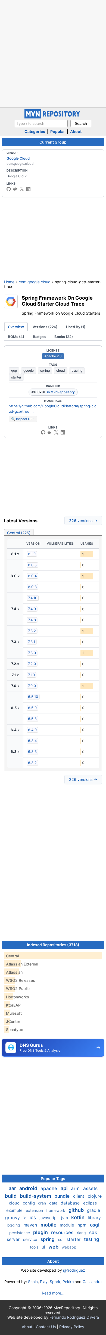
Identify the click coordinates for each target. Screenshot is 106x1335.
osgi (94, 1225)
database (71, 1203)
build (11, 1196)
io (25, 1217)
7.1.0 (31, 675)
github (76, 1210)
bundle (62, 1196)
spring (45, 370)
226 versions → (83, 520)
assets (90, 1188)
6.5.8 (32, 718)
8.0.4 (32, 576)
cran (42, 1203)
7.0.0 (32, 686)
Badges (39, 336)
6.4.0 (32, 730)
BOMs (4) (16, 336)
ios (33, 1217)
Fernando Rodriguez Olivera (74, 1317)
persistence (20, 1232)
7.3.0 (32, 653)
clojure (95, 1196)
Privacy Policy (71, 1326)
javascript (49, 1217)
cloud (60, 370)
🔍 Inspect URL (23, 419)
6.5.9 (32, 708)
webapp (69, 1247)
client (79, 1196)
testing (91, 1239)
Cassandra (92, 1281)
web (54, 1247)
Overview (16, 327)
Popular (57, 131)
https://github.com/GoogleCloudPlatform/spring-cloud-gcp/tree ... (52, 409)
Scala (33, 1281)
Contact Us (46, 1326)
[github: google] (9, 189)
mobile (49, 1225)
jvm (65, 1217)
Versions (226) (45, 327)
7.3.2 (32, 631)
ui (44, 1247)
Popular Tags (53, 1178)
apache (49, 1188)
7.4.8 (32, 620)
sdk (93, 1232)
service (30, 1239)
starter (16, 377)
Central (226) (18, 532)
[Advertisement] (53, 53)
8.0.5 (32, 565)
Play (44, 1281)
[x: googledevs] (22, 189)
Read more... (53, 1293)
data (53, 1203)
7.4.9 (32, 609)
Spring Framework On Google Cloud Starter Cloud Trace (57, 301)
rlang (82, 1232)
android (28, 1188)
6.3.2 (32, 762)
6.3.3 (32, 751)
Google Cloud (18, 158)
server (14, 1239)
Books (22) (63, 336)
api (65, 1188)
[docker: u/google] (15, 189)
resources (63, 1232)
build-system (36, 1196)
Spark (55, 1281)
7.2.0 (32, 664)
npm (82, 1225)
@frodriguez (74, 1270)
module (67, 1225)
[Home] (53, 117)
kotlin (78, 1217)
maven (30, 1225)
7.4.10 (32, 598)
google (28, 370)
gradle (93, 1210)
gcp (14, 370)
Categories (34, 131)
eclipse (90, 1203)
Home (9, 282)
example (15, 1210)
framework (56, 1210)
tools (34, 1247)
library (94, 1217)
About (76, 131)
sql (61, 1239)
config (29, 1203)
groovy (13, 1217)
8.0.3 (32, 587)
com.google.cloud (35, 282)
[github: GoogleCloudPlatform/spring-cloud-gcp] (43, 432)
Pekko (68, 1281)
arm (76, 1188)
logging (14, 1225)
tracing (76, 370)
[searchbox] (41, 123)
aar (13, 1188)
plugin (41, 1232)
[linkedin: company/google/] (28, 189)
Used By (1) (75, 327)
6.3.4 (32, 740)
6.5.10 (33, 696)
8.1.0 (32, 554)
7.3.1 (31, 641)
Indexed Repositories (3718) (53, 944)
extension (35, 1210)
